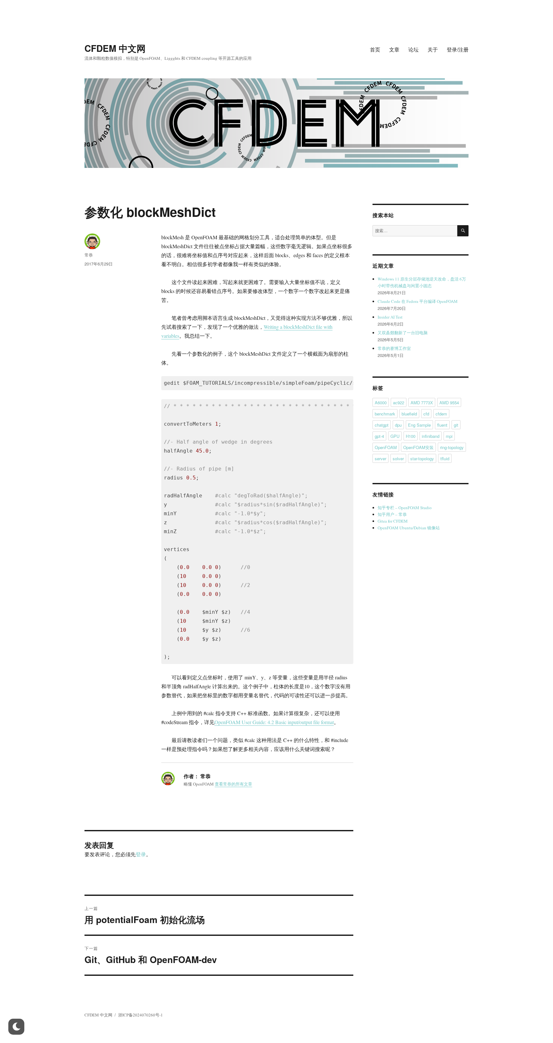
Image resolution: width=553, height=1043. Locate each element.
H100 (410, 436)
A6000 (381, 402)
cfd (426, 414)
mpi (449, 436)
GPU (394, 436)
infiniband (430, 436)
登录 (141, 854)
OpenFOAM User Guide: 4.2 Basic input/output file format (274, 722)
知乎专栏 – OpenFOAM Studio (405, 507)
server (380, 458)
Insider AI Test (390, 317)
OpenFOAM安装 (418, 447)
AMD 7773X (422, 402)
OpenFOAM (386, 447)
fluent (442, 425)
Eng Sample (419, 425)
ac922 (398, 402)
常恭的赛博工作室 (394, 348)
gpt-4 (379, 436)
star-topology (422, 458)
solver (398, 458)
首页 (375, 49)
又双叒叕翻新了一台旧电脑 (403, 333)
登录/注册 (458, 49)
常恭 (88, 255)
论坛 (413, 49)
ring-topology (452, 447)
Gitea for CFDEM (393, 521)
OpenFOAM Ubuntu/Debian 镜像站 (409, 528)
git (456, 425)
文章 (394, 49)
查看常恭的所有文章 (233, 784)
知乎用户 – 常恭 (392, 514)
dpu (398, 425)
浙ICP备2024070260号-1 (140, 1015)
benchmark (385, 414)
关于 (433, 49)
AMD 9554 (449, 402)
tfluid (444, 458)
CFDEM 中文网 (115, 48)
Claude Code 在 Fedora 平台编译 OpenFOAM (418, 301)
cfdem (441, 414)
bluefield (409, 414)
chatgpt (382, 425)
